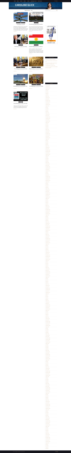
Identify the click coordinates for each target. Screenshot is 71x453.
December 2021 (48, 133)
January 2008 (47, 353)
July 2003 (47, 427)
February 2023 (48, 114)
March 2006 (47, 383)
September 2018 (48, 180)
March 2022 (47, 129)
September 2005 (48, 391)
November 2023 (48, 101)
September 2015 (48, 230)
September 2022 (48, 121)
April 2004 (47, 415)
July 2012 (47, 278)
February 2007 (48, 368)
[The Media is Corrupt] (21, 16)
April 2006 (47, 382)
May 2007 (47, 364)
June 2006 (47, 379)
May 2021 (47, 143)
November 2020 (48, 151)
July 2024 (47, 90)
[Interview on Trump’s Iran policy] (21, 39)
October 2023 (47, 103)
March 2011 (47, 300)
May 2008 (47, 347)
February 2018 (48, 190)
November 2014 (48, 239)
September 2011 (48, 292)
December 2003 (48, 420)
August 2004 (47, 409)
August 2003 (47, 426)
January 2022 (47, 132)
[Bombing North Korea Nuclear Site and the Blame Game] (21, 78)
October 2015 (47, 228)
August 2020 (47, 155)
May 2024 (47, 93)
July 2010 (47, 311)
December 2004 (48, 404)
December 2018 (48, 176)
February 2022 (48, 130)
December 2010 (48, 304)
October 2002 (47, 440)
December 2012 (48, 271)
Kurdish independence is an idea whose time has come (36, 46)
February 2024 (48, 97)
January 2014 (47, 253)
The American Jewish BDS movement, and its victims (36, 24)
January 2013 (47, 270)
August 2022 (47, 122)
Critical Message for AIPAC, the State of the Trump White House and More (21, 103)
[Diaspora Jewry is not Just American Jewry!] (36, 61)
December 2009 (48, 321)
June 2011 (47, 296)
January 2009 (47, 336)
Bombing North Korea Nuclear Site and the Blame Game (21, 86)
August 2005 (47, 393)
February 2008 (48, 351)
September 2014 (48, 242)
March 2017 (47, 205)
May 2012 (47, 281)
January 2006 (47, 386)
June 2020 (47, 158)
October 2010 (47, 307)
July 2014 (47, 245)
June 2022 (47, 125)
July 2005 (47, 394)
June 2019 (47, 173)
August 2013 (47, 260)
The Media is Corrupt (21, 24)
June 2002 (47, 445)
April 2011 (47, 299)
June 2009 (47, 329)
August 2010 (47, 310)
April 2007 (47, 365)
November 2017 (48, 194)
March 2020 (47, 162)
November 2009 (48, 322)
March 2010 (47, 317)
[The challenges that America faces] (21, 61)
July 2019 (47, 172)
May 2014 (47, 248)
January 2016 (47, 224)
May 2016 (47, 219)
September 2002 (48, 441)
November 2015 (48, 227)
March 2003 (47, 433)
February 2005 (48, 401)
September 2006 (48, 375)
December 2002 (48, 437)
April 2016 (47, 220)
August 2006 (47, 376)
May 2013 (47, 264)
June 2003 (47, 429)
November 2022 (48, 118)
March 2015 (47, 234)
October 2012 (47, 274)
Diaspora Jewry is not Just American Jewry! (36, 68)
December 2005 (48, 387)
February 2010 (48, 318)
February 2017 (48, 206)
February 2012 (48, 285)
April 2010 (47, 315)
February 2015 (48, 235)
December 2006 (48, 371)
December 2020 (48, 150)
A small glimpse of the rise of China (36, 86)
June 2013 (47, 263)
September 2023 (48, 104)
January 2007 (47, 369)
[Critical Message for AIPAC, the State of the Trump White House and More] (21, 96)
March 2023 (47, 112)
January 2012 (47, 286)
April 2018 (47, 187)
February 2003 (48, 434)
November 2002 (48, 438)
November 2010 (48, 306)
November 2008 (48, 339)
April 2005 (47, 398)
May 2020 (47, 159)
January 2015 (47, 237)
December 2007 (48, 354)
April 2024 (47, 94)
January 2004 (47, 419)
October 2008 (47, 340)
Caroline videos (18, 22)
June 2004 (47, 412)
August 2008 (47, 343)
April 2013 (47, 266)
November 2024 (48, 85)
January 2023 (47, 115)
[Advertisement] (52, 18)
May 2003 (47, 430)
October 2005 (47, 390)
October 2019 (47, 169)
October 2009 (47, 324)
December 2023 (48, 100)
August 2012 (47, 277)
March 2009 (47, 333)
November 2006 (48, 372)
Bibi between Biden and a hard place (50, 59)
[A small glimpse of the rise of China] (36, 78)
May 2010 (47, 314)
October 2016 (47, 212)
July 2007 (47, 361)
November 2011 (48, 289)
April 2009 (47, 332)
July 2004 (47, 411)
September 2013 (48, 259)
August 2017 (47, 198)
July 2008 (47, 344)
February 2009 (48, 335)
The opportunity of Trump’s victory (50, 65)
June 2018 (47, 184)
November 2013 (48, 256)
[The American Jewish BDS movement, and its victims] (36, 16)
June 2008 (47, 346)
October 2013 (47, 257)
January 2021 (47, 148)
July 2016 (47, 216)
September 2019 (48, 170)
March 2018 (47, 188)
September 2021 (48, 137)
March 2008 (47, 350)
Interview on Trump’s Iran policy (20, 46)
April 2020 (47, 161)
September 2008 (48, 342)
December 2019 (48, 166)
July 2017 (47, 199)
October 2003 (47, 423)
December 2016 (48, 209)
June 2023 (47, 108)
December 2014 (48, 238)
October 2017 (47, 195)
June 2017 (47, 201)
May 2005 (47, 397)
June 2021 (47, 141)
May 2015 (47, 231)
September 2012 (48, 275)
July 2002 (47, 444)
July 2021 (47, 140)
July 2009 (47, 328)
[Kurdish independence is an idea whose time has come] (36, 39)
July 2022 (47, 123)
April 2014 (47, 249)
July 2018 (47, 183)
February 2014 (48, 252)
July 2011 (47, 295)
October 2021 (47, 136)
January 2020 (47, 165)
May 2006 (47, 380)
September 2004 (48, 408)
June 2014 (47, 246)
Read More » (15, 31)
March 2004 (47, 416)
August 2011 (47, 293)
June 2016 (47, 217)
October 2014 (47, 241)
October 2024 (47, 86)
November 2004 (48, 405)
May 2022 (47, 126)
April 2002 (47, 448)
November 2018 (48, 177)
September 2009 (48, 325)
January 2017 (47, 208)
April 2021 (47, 144)
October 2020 (47, 152)
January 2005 (47, 402)
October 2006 (47, 373)
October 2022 (47, 119)
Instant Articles (23, 22)
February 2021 (48, 147)
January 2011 (47, 303)
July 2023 (47, 107)
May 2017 (47, 202)
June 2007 (47, 362)
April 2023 (47, 111)
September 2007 (48, 358)
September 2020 (48, 154)
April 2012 (47, 282)
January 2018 (47, 191)
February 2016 (48, 223)
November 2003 (48, 422)
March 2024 (47, 96)
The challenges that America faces (20, 68)
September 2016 (48, 213)
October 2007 (47, 357)
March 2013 (47, 267)
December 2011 (48, 288)
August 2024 (47, 89)
